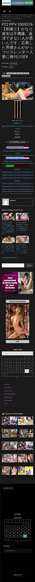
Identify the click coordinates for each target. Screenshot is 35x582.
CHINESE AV (7, 387)
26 (14, 371)
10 (4, 364)
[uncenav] (5, 202)
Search (4, 262)
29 (27, 371)
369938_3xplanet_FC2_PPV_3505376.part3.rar (17, 178)
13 (18, 364)
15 (27, 364)
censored (7, 384)
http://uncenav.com (14, 203)
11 (9, 364)
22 (27, 367)
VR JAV (6, 404)
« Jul (17, 377)
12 (14, 364)
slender (26, 73)
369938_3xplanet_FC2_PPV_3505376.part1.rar (17, 172)
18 (9, 367)
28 (22, 371)
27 (18, 371)
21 (22, 367)
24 (4, 371)
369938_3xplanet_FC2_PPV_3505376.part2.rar (17, 175)
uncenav (13, 200)
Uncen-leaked (8, 400)
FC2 (11, 67)
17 (4, 367)
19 (14, 367)
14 (22, 364)
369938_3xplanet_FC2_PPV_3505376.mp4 (17, 161)
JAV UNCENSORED (6, 15)
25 (9, 371)
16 (31, 364)
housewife (20, 73)
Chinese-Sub (7, 391)
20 (18, 367)
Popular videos (8, 397)
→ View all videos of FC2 (9, 257)
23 (31, 367)
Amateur (13, 63)
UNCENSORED (6, 76)
